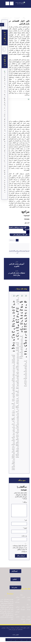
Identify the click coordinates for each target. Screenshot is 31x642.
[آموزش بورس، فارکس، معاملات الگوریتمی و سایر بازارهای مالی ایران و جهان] (19, 4)
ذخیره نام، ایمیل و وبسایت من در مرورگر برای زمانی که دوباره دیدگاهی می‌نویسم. (20, 548)
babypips (26, 219)
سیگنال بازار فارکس (13, 465)
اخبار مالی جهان (14, 373)
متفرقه (13, 468)
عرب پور (27, 222)
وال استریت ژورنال (28, 607)
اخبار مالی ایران (14, 368)
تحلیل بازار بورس (13, 383)
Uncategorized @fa (13, 357)
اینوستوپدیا (26, 215)
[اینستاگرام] (4, 79)
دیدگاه (25, 502)
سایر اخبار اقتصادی (13, 443)
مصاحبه (13, 469)
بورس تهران (28, 598)
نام (25, 520)
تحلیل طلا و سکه (13, 396)
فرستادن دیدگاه (21, 555)
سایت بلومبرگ (23, 608)
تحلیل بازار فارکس (13, 392)
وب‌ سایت (24, 535)
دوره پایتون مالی (13, 430)
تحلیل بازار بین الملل (13, 387)
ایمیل (25, 528)
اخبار (14, 365)
